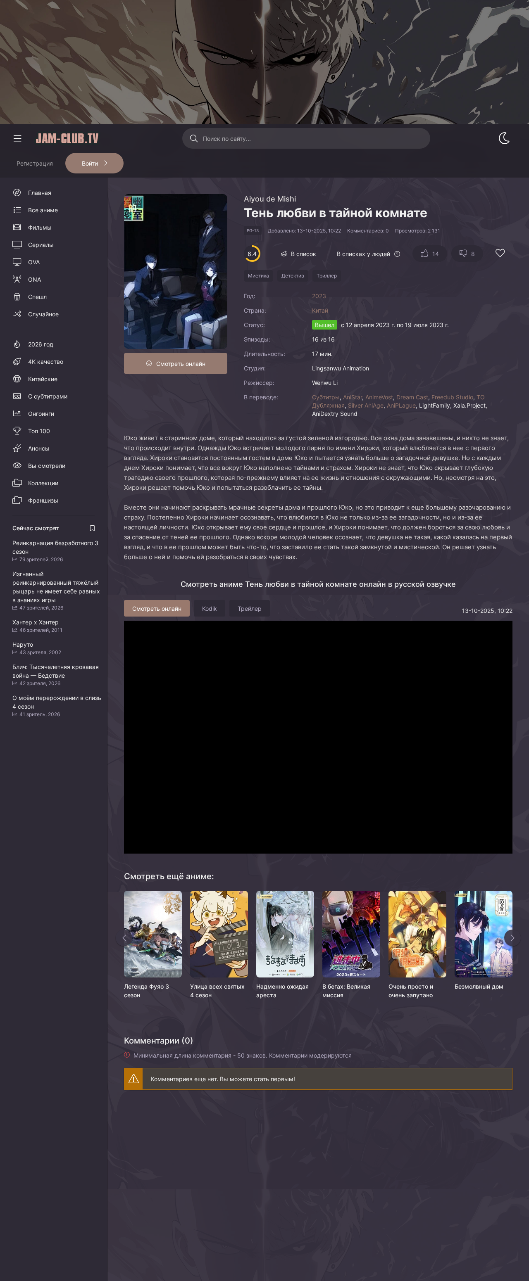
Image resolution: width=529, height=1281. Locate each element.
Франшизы (43, 500)
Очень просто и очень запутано (410, 991)
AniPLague (401, 405)
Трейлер (250, 608)
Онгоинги (41, 413)
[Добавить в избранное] (500, 254)
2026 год (40, 344)
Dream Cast (412, 397)
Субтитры (326, 397)
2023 (319, 295)
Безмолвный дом (479, 986)
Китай (320, 310)
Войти (90, 163)
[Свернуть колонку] (17, 138)
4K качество (45, 361)
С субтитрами (47, 396)
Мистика (258, 276)
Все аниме (43, 210)
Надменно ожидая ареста (282, 991)
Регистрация (35, 163)
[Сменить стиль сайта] (504, 138)
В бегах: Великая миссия (346, 991)
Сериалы (41, 244)
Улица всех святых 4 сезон (217, 991)
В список (303, 253)
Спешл (37, 296)
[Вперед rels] (512, 938)
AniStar (352, 397)
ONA (34, 279)
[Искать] (193, 138)
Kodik (209, 608)
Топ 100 (39, 430)
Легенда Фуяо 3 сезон (146, 991)
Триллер (327, 276)
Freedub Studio (452, 397)
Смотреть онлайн (180, 363)
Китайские (42, 378)
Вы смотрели (46, 465)
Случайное (43, 314)
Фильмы (40, 227)
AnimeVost (379, 397)
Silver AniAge (366, 405)
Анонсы (39, 448)
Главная (39, 192)
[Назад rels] (124, 938)
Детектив (292, 276)
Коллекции (43, 482)
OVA (34, 262)
